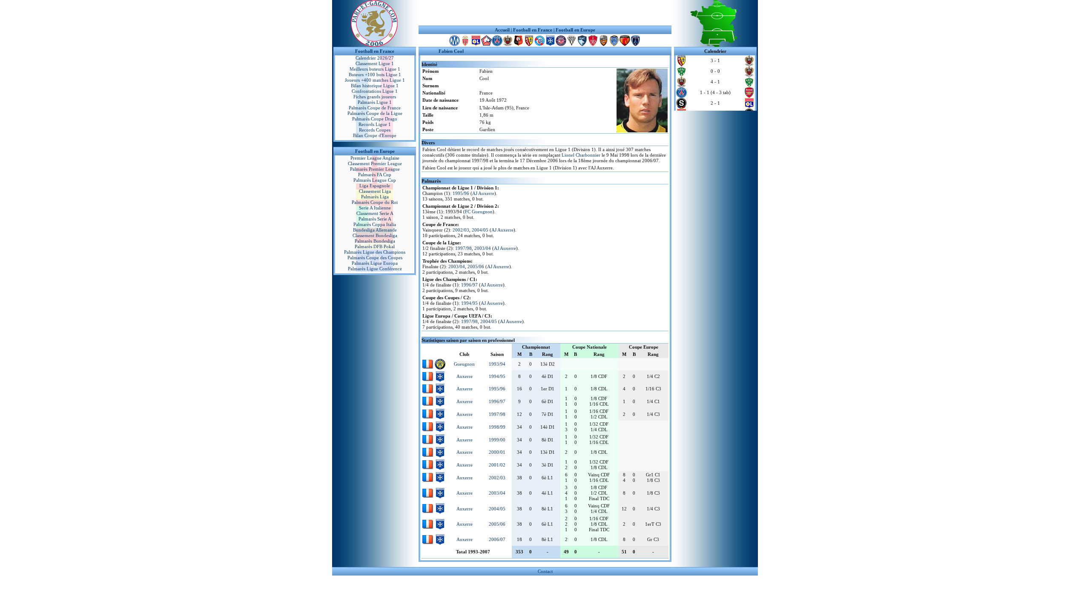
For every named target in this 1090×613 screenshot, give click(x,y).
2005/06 (476, 266)
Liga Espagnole (374, 185)
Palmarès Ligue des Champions (374, 252)
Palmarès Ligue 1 (375, 102)
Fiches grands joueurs (374, 96)
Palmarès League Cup (374, 180)
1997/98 (463, 248)
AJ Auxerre (483, 193)
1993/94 (497, 364)
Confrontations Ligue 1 (375, 91)
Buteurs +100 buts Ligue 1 (375, 74)
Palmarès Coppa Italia (374, 224)
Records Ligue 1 (375, 124)
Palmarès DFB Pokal (375, 246)
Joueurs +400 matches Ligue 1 (375, 80)
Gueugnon (464, 364)
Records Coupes (374, 129)
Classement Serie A (374, 213)
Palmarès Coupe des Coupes (374, 257)
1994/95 (469, 303)
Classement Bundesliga (375, 235)
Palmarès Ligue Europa (375, 263)
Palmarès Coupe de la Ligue (374, 113)
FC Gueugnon (479, 211)
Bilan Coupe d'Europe (374, 135)
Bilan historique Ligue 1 (375, 85)
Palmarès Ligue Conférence (375, 268)
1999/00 (497, 439)
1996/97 (469, 284)
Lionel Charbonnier (581, 155)
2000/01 (497, 452)
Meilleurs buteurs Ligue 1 (375, 69)
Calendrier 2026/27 (375, 57)
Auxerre (464, 376)
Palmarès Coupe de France (375, 107)
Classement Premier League (375, 163)
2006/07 (497, 539)
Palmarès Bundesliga (375, 240)
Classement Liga (375, 191)
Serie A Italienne (375, 207)
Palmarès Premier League (375, 169)
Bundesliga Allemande (375, 229)
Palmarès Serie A (375, 218)
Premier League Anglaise (374, 157)
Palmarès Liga (375, 196)
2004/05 (480, 229)
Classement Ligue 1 (375, 63)
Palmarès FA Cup (374, 174)
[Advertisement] (545, 13)
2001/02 (497, 464)
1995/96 (461, 193)
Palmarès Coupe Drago (374, 118)
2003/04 (482, 248)
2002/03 (461, 229)
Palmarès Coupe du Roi (375, 202)
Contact (545, 571)
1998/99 (497, 427)
